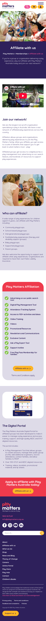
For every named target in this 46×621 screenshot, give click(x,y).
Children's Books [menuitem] (9, 579)
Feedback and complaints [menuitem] (10, 603)
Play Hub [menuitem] (6, 572)
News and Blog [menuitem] (8, 556)
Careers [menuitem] (5, 562)
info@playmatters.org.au (13, 519)
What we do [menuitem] (7, 549)
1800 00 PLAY (7, 516)
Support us (9, 613)
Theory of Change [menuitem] (10, 559)
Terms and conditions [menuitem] (21, 600)
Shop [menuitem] (4, 552)
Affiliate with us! (22, 491)
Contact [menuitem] (5, 576)
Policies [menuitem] (24, 603)
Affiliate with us (21, 368)
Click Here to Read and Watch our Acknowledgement (21, 595)
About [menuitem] (4, 542)
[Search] (42, 533)
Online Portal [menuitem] (7, 566)
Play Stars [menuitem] (6, 569)
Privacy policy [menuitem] (7, 600)
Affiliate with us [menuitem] (8, 545)
